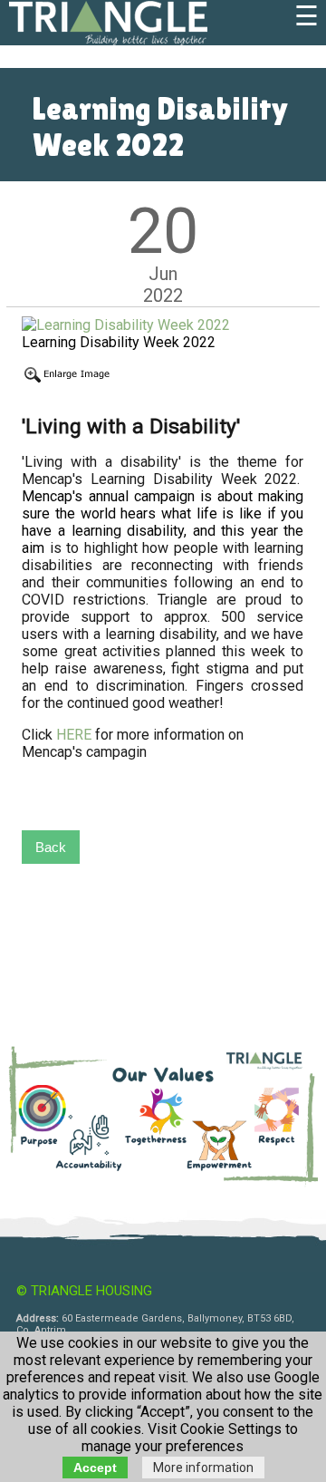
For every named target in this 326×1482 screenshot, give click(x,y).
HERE (75, 734)
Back (50, 847)
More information (203, 1467)
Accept (95, 1467)
